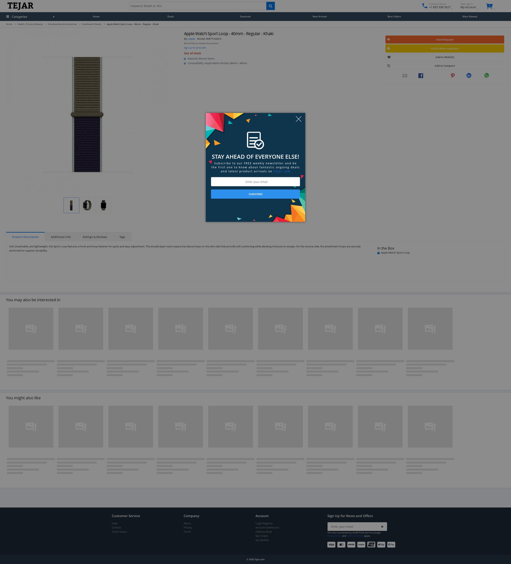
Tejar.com (282, 171)
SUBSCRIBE (255, 194)
